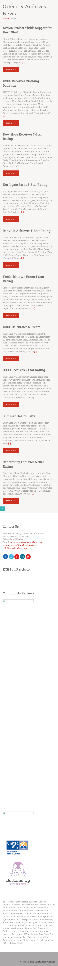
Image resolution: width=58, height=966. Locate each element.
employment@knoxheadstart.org (20, 545)
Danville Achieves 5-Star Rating (27, 231)
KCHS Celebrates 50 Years (21, 327)
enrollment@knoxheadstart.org (26, 542)
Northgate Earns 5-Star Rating (25, 185)
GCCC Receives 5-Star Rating (24, 370)
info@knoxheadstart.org (15, 548)
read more (11, 69)
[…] (23, 62)
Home (6, 18)
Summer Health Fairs (19, 416)
